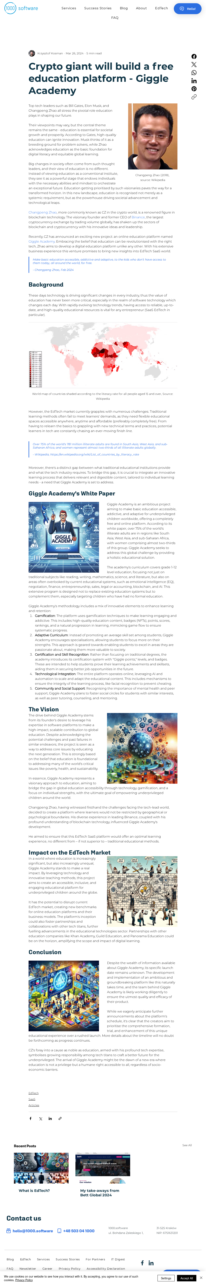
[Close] (201, 1278)
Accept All (186, 1278)
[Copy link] (194, 96)
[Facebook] (194, 56)
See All (187, 1145)
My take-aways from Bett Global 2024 (99, 1192)
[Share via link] (60, 1118)
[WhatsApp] (194, 72)
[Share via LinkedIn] (50, 1118)
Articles (34, 1105)
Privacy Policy (24, 1280)
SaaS (32, 1099)
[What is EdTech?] (41, 1168)
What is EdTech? (34, 1190)
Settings (166, 1278)
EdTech (34, 1093)
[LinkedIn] (194, 80)
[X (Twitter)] (194, 64)
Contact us (23, 1218)
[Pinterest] (194, 88)
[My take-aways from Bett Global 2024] (102, 1168)
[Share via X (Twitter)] (40, 1118)
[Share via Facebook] (30, 1118)
